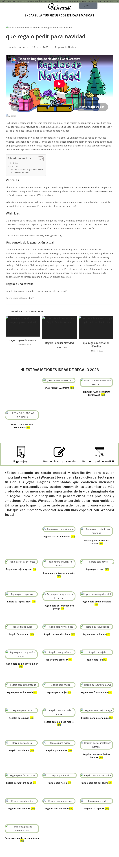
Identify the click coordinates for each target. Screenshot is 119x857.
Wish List (14, 166)
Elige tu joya (21, 461)
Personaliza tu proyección (59, 461)
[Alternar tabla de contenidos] (39, 159)
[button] (20, 7)
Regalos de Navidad (66, 47)
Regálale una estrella (22, 172)
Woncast (59, 7)
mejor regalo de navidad (23, 340)
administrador (17, 47)
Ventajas (14, 163)
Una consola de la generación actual (28, 170)
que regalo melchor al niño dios (96, 344)
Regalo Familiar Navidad (59, 343)
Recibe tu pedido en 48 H (98, 461)
